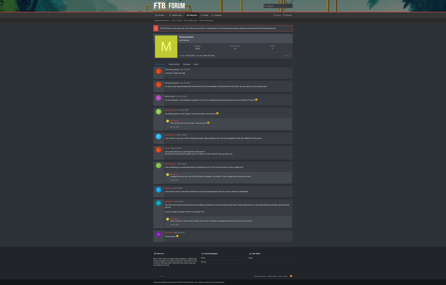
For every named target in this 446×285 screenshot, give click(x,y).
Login (251, 258)
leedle (167, 148)
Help (280, 276)
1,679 (197, 49)
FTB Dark (161, 276)
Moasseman (174, 121)
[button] (165, 15)
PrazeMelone (170, 135)
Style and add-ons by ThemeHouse (212, 282)
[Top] (289, 276)
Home (203, 258)
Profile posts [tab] (160, 64)
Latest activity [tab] (174, 64)
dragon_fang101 (171, 110)
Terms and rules (260, 276)
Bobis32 (168, 188)
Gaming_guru (170, 164)
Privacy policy (272, 276)
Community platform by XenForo (175, 282)
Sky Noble (169, 233)
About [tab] (196, 64)
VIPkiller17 (169, 201)
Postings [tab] (186, 64)
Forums (203, 262)
